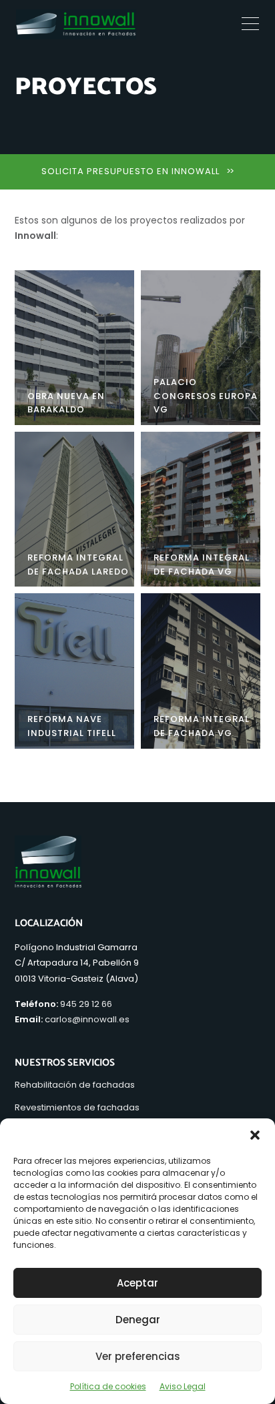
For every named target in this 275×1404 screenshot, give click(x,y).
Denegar (137, 1320)
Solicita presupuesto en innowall (137, 171)
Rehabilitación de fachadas (75, 1084)
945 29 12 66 (86, 1004)
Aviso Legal (183, 1386)
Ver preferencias (137, 1356)
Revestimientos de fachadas (77, 1107)
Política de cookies (108, 1386)
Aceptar (137, 1283)
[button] (255, 1135)
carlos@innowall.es (87, 1019)
